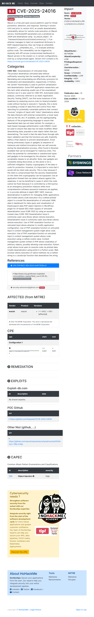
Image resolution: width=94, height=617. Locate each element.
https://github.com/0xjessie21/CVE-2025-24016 (31, 419)
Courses (33, 3)
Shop (41, 3)
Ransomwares (55, 579)
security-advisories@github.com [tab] (28, 287)
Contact (49, 3)
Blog (27, 3)
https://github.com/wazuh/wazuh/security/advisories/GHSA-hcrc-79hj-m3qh (35, 442)
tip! (42, 531)
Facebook (37, 589)
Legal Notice (35, 610)
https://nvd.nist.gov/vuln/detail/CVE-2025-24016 (28, 61)
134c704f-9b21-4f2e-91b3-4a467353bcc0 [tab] (29, 265)
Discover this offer (19, 552)
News (20, 3)
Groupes (72, 579)
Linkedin (15, 589)
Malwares (53, 577)
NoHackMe (23, 610)
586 (10, 476)
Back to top (81, 610)
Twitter (26, 589)
